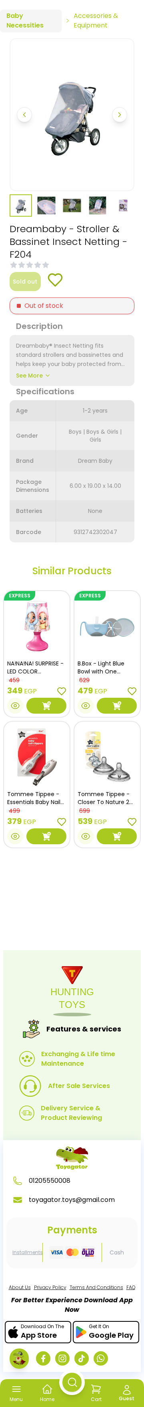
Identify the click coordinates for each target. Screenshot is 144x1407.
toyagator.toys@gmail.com (72, 1199)
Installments (27, 1252)
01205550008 (49, 1180)
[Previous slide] (24, 114)
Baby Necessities (25, 20)
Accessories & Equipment (96, 20)
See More (29, 376)
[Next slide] (119, 114)
